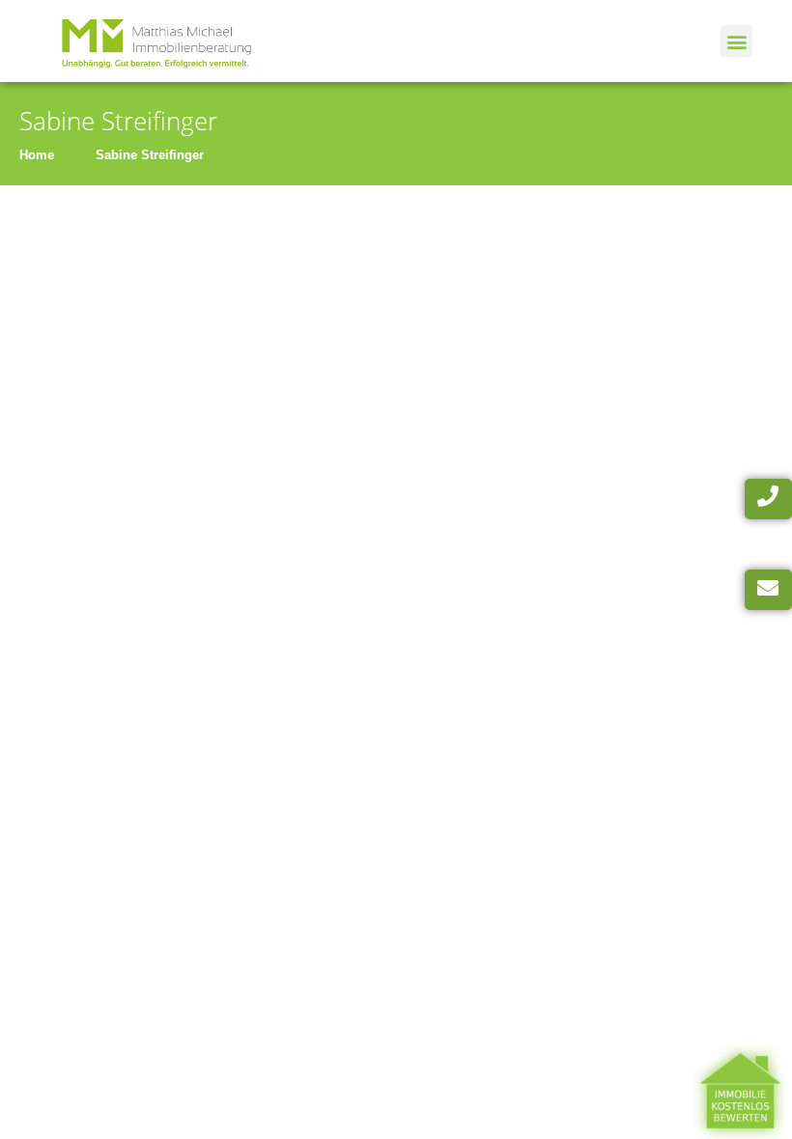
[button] (736, 41)
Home (36, 155)
